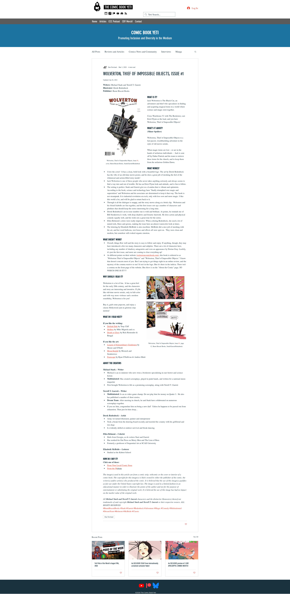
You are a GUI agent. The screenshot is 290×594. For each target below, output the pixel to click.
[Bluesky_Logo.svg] (156, 586)
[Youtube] (117, 13)
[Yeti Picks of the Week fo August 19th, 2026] (108, 550)
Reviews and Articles (114, 51)
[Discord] (121, 13)
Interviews (166, 51)
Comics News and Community (143, 51)
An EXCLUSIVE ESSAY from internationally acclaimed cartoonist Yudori (144, 564)
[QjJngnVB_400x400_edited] (106, 13)
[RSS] (125, 13)
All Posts (96, 51)
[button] (195, 51)
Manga (178, 51)
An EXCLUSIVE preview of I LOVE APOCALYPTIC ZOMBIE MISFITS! (178, 564)
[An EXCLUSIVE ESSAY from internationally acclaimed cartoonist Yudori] (145, 550)
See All (195, 537)
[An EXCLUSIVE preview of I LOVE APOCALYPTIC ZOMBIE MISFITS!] (181, 550)
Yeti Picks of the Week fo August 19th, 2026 (107, 564)
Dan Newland (109, 517)
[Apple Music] (110, 13)
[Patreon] (113, 13)
